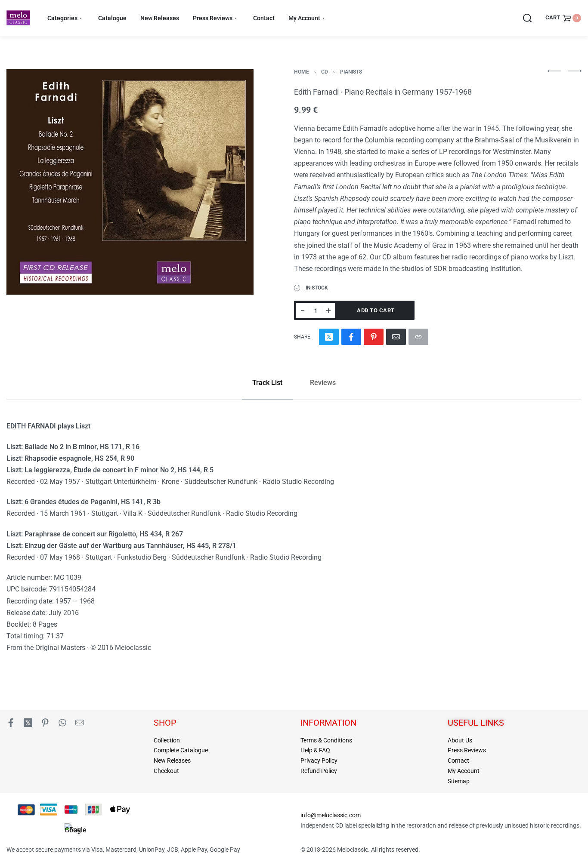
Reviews (323, 383)
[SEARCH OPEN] (527, 18)
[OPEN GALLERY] (130, 182)
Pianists (351, 72)
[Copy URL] (418, 337)
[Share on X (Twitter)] (329, 337)
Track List (267, 383)
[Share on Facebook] (351, 337)
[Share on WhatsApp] (62, 722)
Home (301, 72)
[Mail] (396, 337)
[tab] (267, 382)
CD (324, 72)
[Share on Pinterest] (374, 337)
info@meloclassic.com (330, 815)
